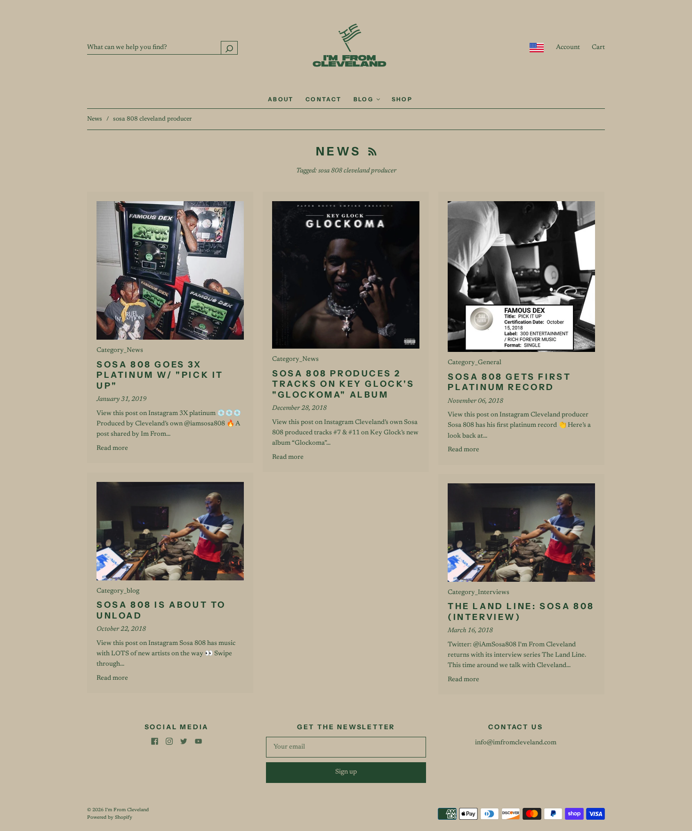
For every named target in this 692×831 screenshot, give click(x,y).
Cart (598, 47)
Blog (365, 99)
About (281, 99)
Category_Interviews (478, 592)
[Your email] (346, 747)
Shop (402, 99)
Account (568, 47)
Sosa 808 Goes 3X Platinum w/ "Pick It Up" (160, 375)
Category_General (474, 362)
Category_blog (118, 591)
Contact (324, 99)
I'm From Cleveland (127, 810)
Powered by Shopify (109, 817)
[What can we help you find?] (162, 47)
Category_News (120, 350)
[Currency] (537, 48)
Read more (112, 448)
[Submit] (229, 48)
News (94, 119)
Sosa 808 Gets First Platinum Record (509, 382)
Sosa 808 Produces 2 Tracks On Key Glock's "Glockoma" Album (343, 384)
